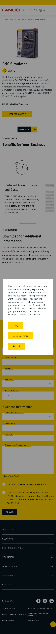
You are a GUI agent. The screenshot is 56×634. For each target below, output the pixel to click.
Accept (16, 346)
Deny (15, 325)
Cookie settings (20, 335)
